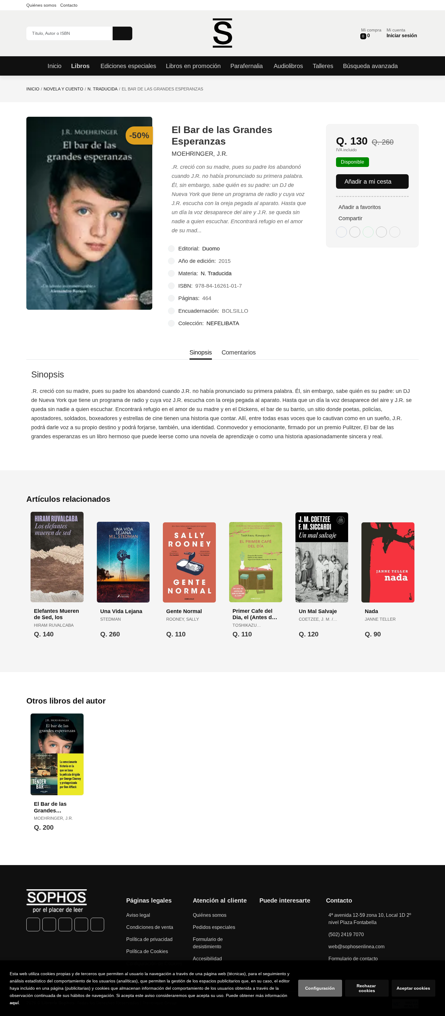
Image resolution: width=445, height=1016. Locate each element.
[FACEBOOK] (33, 924)
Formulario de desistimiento (208, 943)
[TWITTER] (49, 924)
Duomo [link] (211, 249)
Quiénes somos (41, 5)
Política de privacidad (149, 939)
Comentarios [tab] (239, 352)
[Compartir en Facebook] (341, 232)
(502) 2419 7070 (346, 934)
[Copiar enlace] (394, 232)
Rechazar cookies (367, 988)
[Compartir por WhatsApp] (368, 232)
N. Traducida (102, 89)
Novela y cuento (63, 89)
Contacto (68, 5)
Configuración (320, 988)
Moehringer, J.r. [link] (200, 153)
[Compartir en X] (354, 232)
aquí (14, 1002)
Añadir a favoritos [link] (359, 207)
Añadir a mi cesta (367, 181)
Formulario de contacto (353, 958)
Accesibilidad (207, 958)
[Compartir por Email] (381, 232)
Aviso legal (138, 915)
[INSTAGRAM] (65, 924)
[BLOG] (97, 924)
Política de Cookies (147, 951)
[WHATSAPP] (81, 924)
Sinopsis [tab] (201, 352)
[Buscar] (122, 33)
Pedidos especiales (214, 927)
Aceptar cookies (413, 988)
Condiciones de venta (149, 927)
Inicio (32, 89)
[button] (371, 33)
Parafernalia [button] (246, 66)
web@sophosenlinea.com (356, 946)
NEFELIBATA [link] (222, 323)
